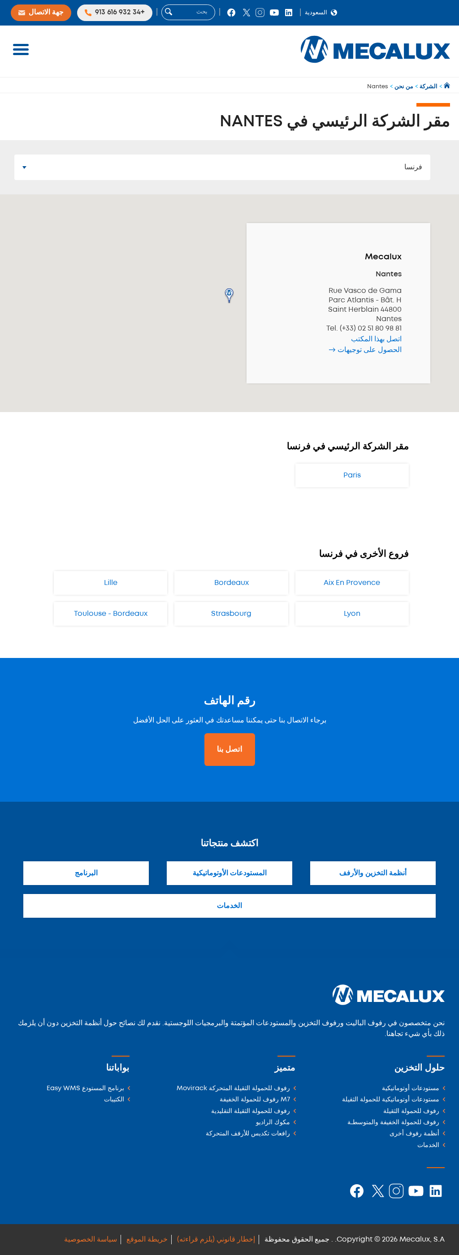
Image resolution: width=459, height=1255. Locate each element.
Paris (352, 475)
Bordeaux (231, 583)
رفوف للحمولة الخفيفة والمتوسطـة (393, 1123)
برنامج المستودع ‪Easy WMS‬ (85, 1089)
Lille (110, 583)
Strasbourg (231, 613)
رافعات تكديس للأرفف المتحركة (248, 1134)
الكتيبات (114, 1100)
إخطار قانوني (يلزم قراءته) (216, 1239)
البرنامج (86, 873)
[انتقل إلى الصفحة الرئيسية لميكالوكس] (446, 86)
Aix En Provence (352, 583)
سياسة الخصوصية (90, 1239)
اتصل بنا (229, 749)
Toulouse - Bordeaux (110, 613)
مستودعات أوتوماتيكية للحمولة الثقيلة (390, 1100)
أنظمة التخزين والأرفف (373, 873)
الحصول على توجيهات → (365, 350)
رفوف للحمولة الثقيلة (411, 1111)
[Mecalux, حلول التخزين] (375, 65)
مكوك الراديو (273, 1123)
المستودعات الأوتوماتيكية (230, 873)
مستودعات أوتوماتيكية (410, 1089)
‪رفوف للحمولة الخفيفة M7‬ (255, 1100)
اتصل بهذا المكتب (376, 339)
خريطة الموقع (147, 1239)
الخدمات (229, 906)
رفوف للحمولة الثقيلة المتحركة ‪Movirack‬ (233, 1089)
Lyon (352, 613)
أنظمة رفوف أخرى (414, 1134)
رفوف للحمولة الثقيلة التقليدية (250, 1111)
